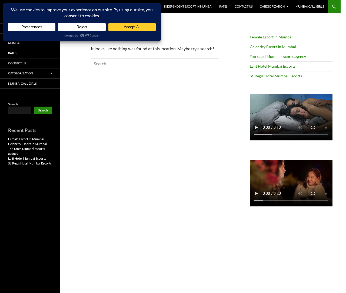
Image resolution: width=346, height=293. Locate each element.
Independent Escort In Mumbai (188, 6)
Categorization (272, 6)
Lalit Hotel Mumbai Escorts (272, 66)
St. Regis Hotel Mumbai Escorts (276, 76)
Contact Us (244, 6)
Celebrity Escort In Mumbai (273, 46)
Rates (223, 6)
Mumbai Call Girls (309, 6)
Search (13, 104)
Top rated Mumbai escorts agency (278, 56)
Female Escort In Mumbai (271, 37)
